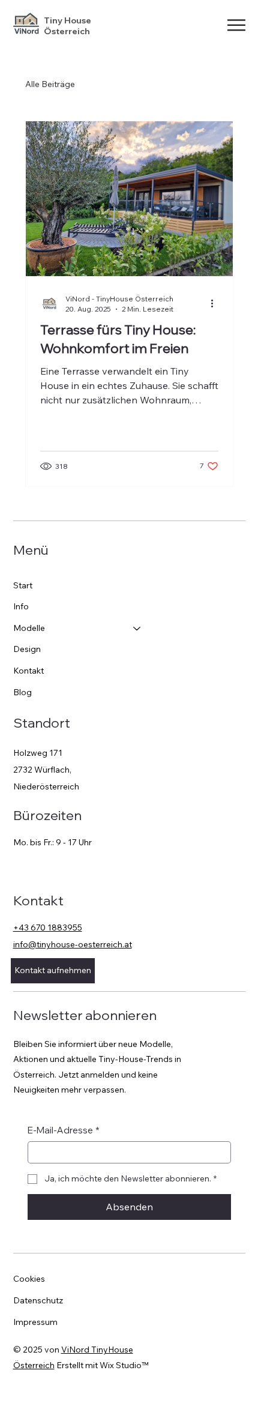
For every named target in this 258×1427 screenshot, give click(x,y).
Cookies (29, 1278)
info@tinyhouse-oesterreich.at (72, 944)
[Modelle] (137, 628)
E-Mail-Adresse (64, 1130)
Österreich (67, 31)
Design (27, 649)
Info (21, 606)
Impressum (35, 1322)
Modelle (29, 628)
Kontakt (28, 670)
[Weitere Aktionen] (216, 303)
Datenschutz (38, 1300)
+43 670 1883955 (47, 927)
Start (22, 585)
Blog (22, 692)
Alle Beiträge (50, 84)
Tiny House (69, 20)
